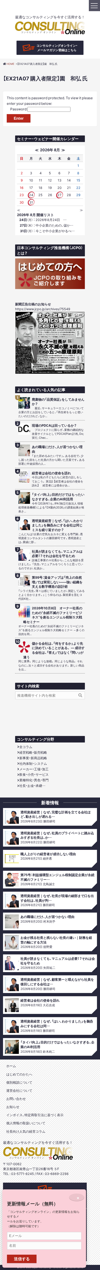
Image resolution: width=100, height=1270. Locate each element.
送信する (22, 1259)
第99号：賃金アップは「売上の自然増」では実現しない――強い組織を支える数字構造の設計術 (57, 582)
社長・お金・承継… (32, 785)
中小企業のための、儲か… (46, 225)
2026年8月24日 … (43, 219)
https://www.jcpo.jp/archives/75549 (42, 309)
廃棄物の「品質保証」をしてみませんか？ (58, 401)
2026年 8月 (50, 149)
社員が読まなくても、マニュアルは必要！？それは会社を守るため (57, 553)
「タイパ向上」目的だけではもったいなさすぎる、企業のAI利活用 (58, 496)
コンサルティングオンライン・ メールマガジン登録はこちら (57, 47)
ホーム (11, 1065)
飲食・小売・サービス (34, 774)
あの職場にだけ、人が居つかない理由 (57, 449)
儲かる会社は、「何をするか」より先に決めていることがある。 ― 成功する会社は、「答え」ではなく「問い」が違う (54, 650)
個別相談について (19, 1082)
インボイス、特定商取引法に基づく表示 (34, 1114)
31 (31, 202)
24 (31, 194)
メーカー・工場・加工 (34, 769)
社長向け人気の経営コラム (25, 1131)
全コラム (25, 746)
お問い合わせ (16, 1098)
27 (59, 194)
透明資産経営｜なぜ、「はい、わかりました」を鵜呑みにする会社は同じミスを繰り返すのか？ (57, 525)
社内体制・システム (33, 763)
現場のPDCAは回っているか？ (54, 425)
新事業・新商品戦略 (33, 757)
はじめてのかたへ (19, 1074)
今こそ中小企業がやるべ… (47, 230)
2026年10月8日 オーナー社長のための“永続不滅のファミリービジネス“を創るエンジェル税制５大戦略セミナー (52, 615)
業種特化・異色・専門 (34, 780)
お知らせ (12, 1106)
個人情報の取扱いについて (25, 1123)
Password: (18, 109)
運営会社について (19, 1090)
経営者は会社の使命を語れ (51, 473)
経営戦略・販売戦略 (33, 752)
